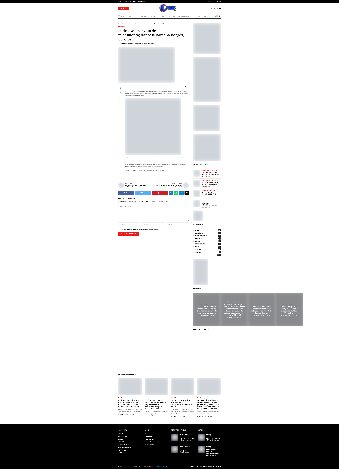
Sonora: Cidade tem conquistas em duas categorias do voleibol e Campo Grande (210, 195)
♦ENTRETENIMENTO (208, 201)
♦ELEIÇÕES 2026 (207, 233)
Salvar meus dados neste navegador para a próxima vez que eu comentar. (139, 229)
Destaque (207, 252)
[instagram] (217, 8)
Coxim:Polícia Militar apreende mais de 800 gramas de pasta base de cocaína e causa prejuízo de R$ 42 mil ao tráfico (208, 404)
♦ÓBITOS (207, 241)
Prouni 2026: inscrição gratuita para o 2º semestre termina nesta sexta (181, 403)
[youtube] (220, 8)
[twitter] (214, 8)
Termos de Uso (149, 439)
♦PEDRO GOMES (206, 170)
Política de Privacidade (152, 442)
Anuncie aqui (149, 436)
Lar (119, 23)
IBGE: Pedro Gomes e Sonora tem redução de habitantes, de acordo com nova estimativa (210, 175)
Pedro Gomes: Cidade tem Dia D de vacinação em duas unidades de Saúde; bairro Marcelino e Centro (130, 403)
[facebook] (211, 8)
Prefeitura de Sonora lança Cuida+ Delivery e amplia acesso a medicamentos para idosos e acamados (155, 404)
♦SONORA (215, 170)
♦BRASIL (207, 230)
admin (123, 43)
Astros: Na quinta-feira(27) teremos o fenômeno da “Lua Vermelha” (209, 205)
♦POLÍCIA (215, 180)
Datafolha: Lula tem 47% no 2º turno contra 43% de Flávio (213, 440)
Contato (147, 434)
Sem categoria (125, 23)
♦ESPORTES (205, 190)
